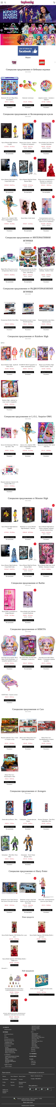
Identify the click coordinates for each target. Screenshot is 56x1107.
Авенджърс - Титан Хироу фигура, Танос (28, 855)
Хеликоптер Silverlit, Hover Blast (9, 320)
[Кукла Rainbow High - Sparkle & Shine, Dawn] (9, 352)
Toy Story (6, 1037)
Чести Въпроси (14, 1076)
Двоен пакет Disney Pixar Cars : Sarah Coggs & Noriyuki (28, 738)
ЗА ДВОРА (33, 1064)
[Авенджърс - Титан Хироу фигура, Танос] (28, 843)
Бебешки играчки (7, 1029)
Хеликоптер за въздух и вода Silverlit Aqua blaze (28, 320)
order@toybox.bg (38, 1075)
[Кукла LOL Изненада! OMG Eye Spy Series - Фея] (9, 432)
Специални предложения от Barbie (28, 583)
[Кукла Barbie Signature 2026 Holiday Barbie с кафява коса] (14, 950)
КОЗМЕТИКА (32, 1056)
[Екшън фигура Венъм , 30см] (9, 807)
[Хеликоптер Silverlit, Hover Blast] (9, 308)
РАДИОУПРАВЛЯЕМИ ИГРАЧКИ (12, 1056)
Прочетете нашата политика (28, 1099)
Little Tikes (34, 1029)
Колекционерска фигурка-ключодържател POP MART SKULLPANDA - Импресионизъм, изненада (14, 989)
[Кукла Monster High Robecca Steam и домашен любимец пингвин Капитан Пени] (46, 514)
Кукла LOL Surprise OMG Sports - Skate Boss (46, 445)
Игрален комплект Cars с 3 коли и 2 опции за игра (9, 738)
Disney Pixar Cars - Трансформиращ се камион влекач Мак (46, 739)
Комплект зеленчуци (28, 98)
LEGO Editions (35, 1046)
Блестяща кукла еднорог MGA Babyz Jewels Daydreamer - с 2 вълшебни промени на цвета (10, 659)
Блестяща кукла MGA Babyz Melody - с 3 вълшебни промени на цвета (46, 659)
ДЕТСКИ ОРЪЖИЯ (9, 1060)
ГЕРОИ (6, 1058)
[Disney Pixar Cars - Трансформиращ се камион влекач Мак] (46, 725)
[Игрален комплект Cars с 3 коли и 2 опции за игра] (9, 725)
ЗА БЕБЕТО (6, 1027)
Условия (21, 1079)
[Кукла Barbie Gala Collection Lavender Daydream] (46, 130)
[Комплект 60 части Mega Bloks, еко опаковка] (9, 86)
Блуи (5, 1035)
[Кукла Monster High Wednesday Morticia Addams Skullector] (14, 1005)
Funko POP (33, 1051)
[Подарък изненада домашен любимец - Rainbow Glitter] (46, 257)
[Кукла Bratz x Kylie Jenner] (28, 206)
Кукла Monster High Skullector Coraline (10, 143)
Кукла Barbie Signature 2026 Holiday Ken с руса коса (14, 936)
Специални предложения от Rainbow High (28, 336)
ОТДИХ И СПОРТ (8, 1064)
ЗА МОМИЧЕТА (7, 1045)
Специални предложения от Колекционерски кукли (28, 114)
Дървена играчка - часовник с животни (46, 98)
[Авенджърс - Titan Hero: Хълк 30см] (9, 843)
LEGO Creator (34, 1042)
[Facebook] (30, 1082)
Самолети (7, 1062)
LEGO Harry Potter (35, 1038)
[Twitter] (34, 1082)
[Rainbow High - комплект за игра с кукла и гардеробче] (9, 388)
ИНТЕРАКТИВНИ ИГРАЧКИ (11, 1050)
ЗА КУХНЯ (33, 1062)
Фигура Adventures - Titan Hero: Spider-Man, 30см (46, 820)
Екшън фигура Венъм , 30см (9, 819)
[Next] (54, 62)
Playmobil (33, 1049)
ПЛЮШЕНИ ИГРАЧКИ (9, 1044)
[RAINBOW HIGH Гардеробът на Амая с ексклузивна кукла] (28, 352)
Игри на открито (8, 1066)
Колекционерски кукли (9, 1039)
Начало (4, 1076)
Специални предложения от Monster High (28, 498)
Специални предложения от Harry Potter (28, 871)
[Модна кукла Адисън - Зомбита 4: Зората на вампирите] (28, 130)
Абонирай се (4, 968)
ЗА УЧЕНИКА (33, 1053)
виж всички (28, 71)
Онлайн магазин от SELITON (28, 1105)
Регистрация (14, 1079)
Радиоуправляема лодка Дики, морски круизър (46, 320)
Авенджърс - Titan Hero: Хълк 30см (10, 855)
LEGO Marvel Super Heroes (37, 1041)
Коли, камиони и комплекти (10, 1057)
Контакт (12, 1082)
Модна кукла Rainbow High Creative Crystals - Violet (46, 365)
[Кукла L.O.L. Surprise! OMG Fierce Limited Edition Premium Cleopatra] (9, 206)
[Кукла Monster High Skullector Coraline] (9, 130)
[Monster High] (14, 63)
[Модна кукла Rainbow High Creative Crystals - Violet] (46, 352)
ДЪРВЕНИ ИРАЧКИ (35, 1047)
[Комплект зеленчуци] (28, 86)
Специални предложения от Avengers (28, 791)
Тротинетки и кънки (36, 1026)
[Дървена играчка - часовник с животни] (46, 86)
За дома (31, 1059)
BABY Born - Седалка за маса (10, 694)
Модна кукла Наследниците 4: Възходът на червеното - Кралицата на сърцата (46, 181)
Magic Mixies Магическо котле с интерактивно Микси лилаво (9, 269)
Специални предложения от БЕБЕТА (28, 629)
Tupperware (33, 1061)
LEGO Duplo (34, 1044)
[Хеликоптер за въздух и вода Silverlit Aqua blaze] (28, 308)
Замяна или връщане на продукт (5, 1091)
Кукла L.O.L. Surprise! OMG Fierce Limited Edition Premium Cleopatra (10, 219)
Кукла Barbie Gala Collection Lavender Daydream (46, 143)
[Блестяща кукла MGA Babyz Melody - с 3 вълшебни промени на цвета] (46, 645)
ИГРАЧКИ (5, 1032)
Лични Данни (22, 1076)
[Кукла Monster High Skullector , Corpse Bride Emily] (9, 167)
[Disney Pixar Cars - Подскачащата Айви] (9, 762)
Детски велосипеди (35, 1027)
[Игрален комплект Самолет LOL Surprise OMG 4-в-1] (9, 470)
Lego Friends (34, 1039)
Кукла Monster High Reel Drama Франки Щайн (28, 180)
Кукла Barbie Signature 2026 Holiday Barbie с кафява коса (14, 959)
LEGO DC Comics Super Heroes (38, 1037)
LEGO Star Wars (35, 1033)
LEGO (32, 1031)
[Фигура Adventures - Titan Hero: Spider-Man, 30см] (46, 807)
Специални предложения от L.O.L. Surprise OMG (28, 416)
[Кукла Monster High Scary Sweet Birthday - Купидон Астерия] (46, 553)
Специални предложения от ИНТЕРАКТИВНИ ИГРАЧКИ (28, 239)
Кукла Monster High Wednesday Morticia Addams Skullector (14, 1014)
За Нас (4, 1082)
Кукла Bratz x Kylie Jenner (28, 218)
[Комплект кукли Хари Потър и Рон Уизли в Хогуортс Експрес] (9, 887)
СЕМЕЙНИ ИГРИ (8, 1042)
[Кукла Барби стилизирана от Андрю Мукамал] (9, 599)
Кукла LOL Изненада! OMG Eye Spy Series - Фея (9, 445)
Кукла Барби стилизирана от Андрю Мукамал (9, 612)
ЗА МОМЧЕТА (7, 1054)
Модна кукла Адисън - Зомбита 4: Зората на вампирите (28, 143)
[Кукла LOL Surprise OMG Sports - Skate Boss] (46, 432)
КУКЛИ (6, 1047)
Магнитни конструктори (9, 1040)
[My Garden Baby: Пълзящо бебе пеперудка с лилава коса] (28, 645)
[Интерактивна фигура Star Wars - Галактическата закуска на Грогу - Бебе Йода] (28, 257)
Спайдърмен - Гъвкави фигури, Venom (28, 820)
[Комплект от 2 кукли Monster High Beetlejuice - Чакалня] (28, 514)
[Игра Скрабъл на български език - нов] (42, 980)
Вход (4, 1085)
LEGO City (34, 1043)
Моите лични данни (28, 1102)
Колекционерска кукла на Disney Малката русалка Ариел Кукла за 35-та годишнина (46, 219)
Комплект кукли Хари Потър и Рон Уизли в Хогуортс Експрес (9, 900)
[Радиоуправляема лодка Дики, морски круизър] (46, 308)
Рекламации (5, 1079)
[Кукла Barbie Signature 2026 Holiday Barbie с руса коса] (42, 927)
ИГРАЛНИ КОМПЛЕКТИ (10, 1048)
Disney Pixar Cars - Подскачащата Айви (9, 775)
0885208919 (38, 1078)
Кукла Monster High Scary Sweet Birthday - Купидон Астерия (46, 566)
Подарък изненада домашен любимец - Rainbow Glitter (46, 269)
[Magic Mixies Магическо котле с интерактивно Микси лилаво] (9, 257)
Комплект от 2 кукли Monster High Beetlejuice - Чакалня (28, 527)
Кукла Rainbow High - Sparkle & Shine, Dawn (9, 365)
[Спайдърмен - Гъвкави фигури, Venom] (28, 807)
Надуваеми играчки (36, 1028)
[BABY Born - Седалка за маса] (9, 682)
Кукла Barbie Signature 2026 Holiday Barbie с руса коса (41, 936)
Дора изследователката (9, 1051)
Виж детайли (41, 994)
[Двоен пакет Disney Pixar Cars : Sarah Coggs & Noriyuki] (28, 725)
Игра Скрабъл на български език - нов (41, 989)
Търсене (13, 1085)
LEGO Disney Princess (36, 1036)
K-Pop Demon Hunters (8, 1034)
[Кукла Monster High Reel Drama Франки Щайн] (28, 167)
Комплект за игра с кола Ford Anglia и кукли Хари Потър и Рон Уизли (28, 901)
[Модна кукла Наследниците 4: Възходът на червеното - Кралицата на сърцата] (46, 167)
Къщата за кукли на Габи (10, 1052)
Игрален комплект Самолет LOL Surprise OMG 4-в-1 (9, 482)
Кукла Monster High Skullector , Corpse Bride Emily (9, 180)
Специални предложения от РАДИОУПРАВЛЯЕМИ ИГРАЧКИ (28, 290)
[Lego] (42, 63)
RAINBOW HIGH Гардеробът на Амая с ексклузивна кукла (28, 365)
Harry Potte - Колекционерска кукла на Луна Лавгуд (46, 900)
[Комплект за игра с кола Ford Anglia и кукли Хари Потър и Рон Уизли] (28, 887)
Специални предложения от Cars (28, 709)
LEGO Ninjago (34, 1034)
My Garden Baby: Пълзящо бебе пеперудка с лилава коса (28, 658)
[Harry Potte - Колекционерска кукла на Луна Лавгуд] (46, 887)
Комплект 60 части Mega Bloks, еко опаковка (9, 98)
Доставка (21, 1086)
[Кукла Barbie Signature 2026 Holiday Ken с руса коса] (14, 927)
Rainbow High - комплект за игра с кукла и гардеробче (9, 401)
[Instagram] (37, 1082)
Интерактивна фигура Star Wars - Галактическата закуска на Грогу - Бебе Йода (28, 270)
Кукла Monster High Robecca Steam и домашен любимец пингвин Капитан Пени (46, 528)
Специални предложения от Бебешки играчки (28, 69)
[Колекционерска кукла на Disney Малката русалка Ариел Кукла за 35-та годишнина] (46, 206)
